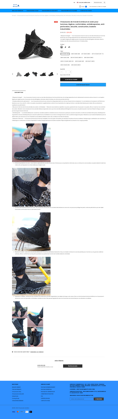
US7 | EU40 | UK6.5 (85, 54)
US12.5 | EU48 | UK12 (65, 65)
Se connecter (93, 6)
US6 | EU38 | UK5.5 (65, 54)
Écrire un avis (72, 366)
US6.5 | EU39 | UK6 (75, 54)
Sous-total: (63, 75)
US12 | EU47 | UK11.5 (89, 61)
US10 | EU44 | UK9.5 (88, 57)
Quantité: (62, 69)
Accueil (14, 15)
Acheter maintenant (83, 85)
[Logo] (16, 6)
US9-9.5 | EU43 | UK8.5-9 (76, 57)
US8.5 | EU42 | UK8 (65, 57)
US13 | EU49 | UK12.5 (75, 65)
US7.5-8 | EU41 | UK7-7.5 (97, 54)
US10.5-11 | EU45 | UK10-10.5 (67, 61)
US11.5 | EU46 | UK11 (79, 61)
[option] (35, 44)
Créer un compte (102, 6)
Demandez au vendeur (36, 352)
